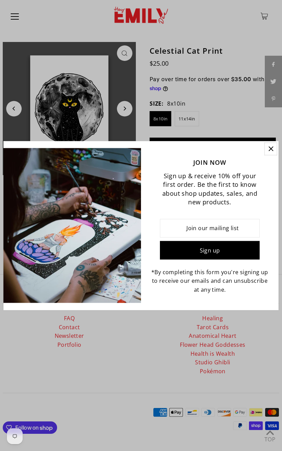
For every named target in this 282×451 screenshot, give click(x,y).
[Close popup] (271, 149)
